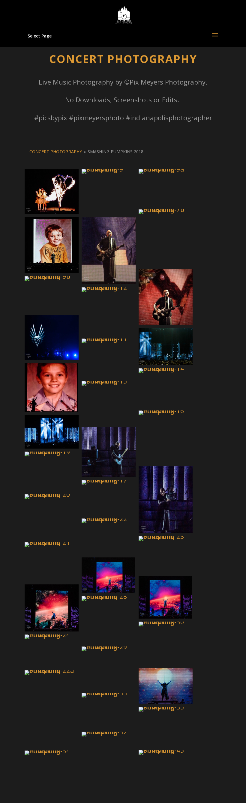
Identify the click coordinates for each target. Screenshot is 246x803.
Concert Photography (55, 151)
